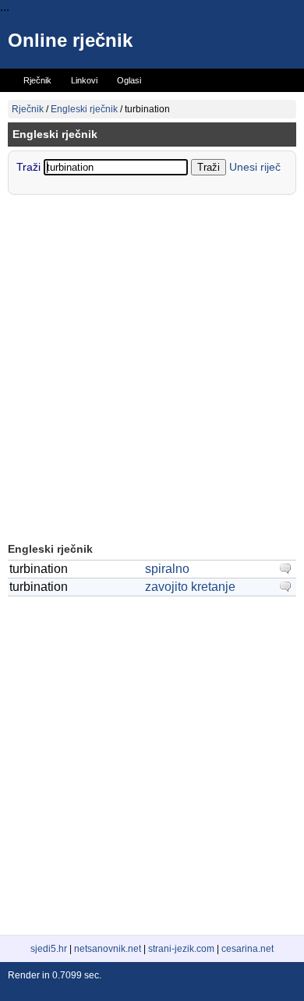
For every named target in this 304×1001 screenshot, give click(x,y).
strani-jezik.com (181, 948)
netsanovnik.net (107, 948)
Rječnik (28, 109)
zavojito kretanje (190, 586)
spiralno (167, 568)
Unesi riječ (255, 167)
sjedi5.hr (48, 948)
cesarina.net (247, 948)
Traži (30, 167)
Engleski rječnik (84, 109)
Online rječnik (70, 40)
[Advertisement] (152, 370)
